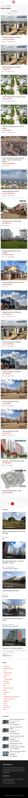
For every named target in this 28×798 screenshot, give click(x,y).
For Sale (21, 76)
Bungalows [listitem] (6, 701)
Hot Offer (24, 321)
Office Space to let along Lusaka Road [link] (12, 648)
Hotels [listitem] (5, 703)
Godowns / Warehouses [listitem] (9, 698)
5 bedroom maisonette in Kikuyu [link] (10, 191)
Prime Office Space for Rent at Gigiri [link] (11, 221)
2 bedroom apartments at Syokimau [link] (11, 342)
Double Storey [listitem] (6, 707)
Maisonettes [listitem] (6, 681)
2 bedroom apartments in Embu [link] (10, 431)
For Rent (21, 230)
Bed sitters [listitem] (5, 705)
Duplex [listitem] (5, 690)
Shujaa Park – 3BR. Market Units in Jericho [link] (13, 461)
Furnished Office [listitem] (9, 679)
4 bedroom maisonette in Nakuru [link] (10, 590)
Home (3, 5)
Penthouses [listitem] (6, 692)
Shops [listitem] (5, 694)
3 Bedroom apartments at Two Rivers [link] (17, 751)
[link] (14, 25)
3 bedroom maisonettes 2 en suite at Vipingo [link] (14, 96)
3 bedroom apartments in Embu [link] (10, 401)
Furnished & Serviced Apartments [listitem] (11, 696)
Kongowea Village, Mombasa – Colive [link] (11, 490)
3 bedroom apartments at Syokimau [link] (11, 37)
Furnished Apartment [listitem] (8, 688)
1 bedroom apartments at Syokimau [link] (11, 67)
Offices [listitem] (5, 677)
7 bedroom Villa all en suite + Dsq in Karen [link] (13, 282)
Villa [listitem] (4, 685)
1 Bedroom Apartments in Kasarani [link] (17, 736)
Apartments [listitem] (6, 666)
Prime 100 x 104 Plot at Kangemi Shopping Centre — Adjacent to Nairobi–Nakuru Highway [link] (13, 160)
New (25, 76)
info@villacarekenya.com (9, 782)
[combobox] (15, 13)
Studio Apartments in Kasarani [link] (16, 743)
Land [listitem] (4, 670)
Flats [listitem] (4, 709)
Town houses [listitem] (6, 683)
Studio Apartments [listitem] (7, 672)
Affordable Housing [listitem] (8, 668)
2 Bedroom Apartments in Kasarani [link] (17, 719)
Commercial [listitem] (6, 675)
